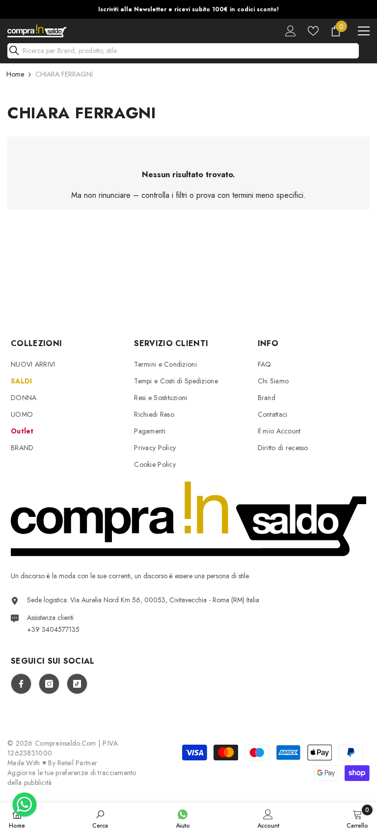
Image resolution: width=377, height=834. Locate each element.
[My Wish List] (313, 31)
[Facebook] (21, 683)
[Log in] (290, 31)
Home (15, 74)
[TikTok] (77, 683)
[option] (188, 9)
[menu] (364, 31)
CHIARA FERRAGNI (64, 74)
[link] (100, 818)
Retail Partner (77, 763)
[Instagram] (49, 683)
